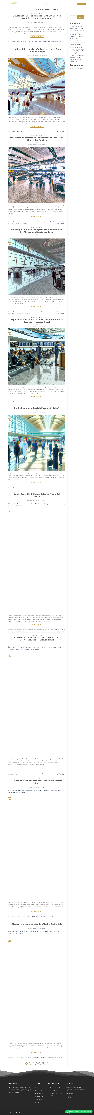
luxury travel (53, 221)
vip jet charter (20, 631)
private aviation (60, 221)
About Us (34, 3)
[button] (79, 1111)
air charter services (31, 41)
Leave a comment (60, 42)
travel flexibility (26, 313)
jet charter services (39, 629)
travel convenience (22, 223)
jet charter (38, 41)
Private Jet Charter (36, 13)
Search (72, 14)
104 (43, 1063)
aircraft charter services (32, 773)
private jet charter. (46, 41)
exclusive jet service (52, 773)
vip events (53, 41)
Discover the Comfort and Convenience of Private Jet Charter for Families (77, 42)
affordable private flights (32, 311)
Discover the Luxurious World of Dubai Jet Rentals (37, 924)
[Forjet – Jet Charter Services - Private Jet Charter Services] (13, 3)
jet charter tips (57, 311)
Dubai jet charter (40, 916)
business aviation (31, 629)
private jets (14, 631)
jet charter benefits (45, 221)
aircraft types (42, 311)
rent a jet (60, 916)
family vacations (36, 221)
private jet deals (19, 313)
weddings (58, 41)
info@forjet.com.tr (71, 1097)
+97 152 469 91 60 (70, 1094)
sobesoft (55, 9)
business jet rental (42, 773)
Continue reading (37, 36)
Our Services (41, 3)
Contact (74, 3)
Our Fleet (63, 3)
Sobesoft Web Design (17, 1113)
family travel (29, 221)
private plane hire (20, 1058)
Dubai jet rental (30, 1057)
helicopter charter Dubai (40, 1057)
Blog (69, 3)
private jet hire (53, 916)
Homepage (27, 3)
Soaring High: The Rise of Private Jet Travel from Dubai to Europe (77, 36)
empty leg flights (49, 311)
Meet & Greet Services (53, 3)
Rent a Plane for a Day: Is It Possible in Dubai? (36, 408)
